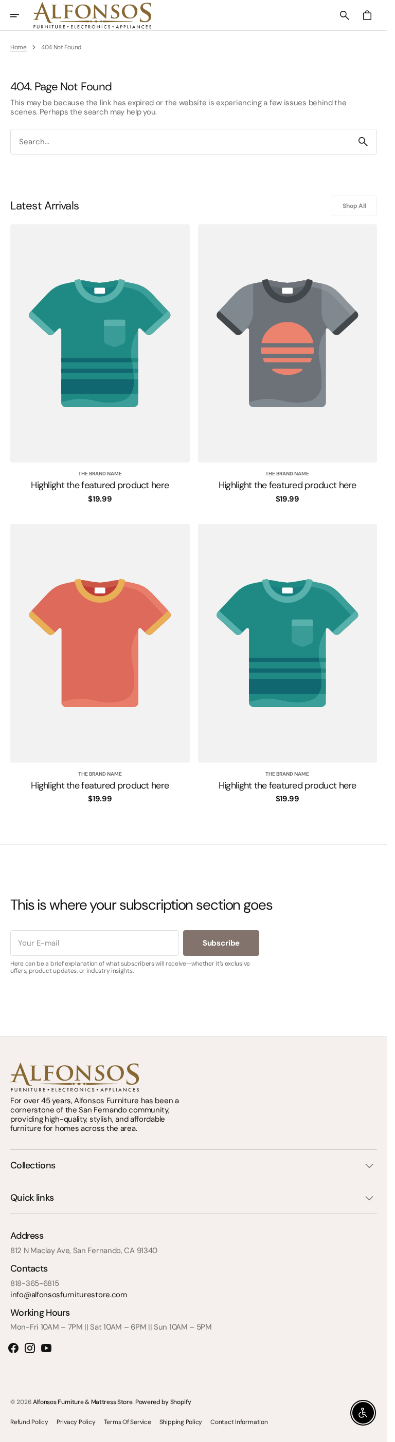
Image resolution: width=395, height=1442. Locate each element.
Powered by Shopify (163, 1402)
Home (18, 47)
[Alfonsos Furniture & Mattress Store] (92, 15)
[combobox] (180, 141)
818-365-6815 (34, 1283)
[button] (21, 15)
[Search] (363, 141)
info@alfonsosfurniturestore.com (68, 1294)
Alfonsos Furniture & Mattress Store (83, 1402)
